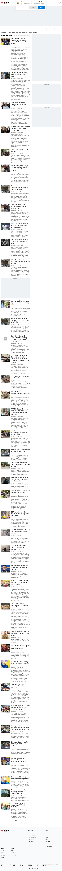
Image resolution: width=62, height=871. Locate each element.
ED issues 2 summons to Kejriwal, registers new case (19, 743)
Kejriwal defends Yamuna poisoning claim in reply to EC (20, 663)
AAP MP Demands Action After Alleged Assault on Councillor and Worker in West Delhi (19, 411)
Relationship (13, 855)
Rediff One (30, 833)
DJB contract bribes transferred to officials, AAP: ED (19, 686)
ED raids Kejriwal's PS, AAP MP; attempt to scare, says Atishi (20, 633)
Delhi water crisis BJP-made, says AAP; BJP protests (18, 805)
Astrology (48, 844)
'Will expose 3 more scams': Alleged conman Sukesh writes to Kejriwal (20, 128)
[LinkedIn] (37, 868)
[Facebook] (29, 868)
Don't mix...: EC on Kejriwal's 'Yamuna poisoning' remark (20, 778)
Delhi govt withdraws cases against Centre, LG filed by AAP (20, 302)
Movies (36, 29)
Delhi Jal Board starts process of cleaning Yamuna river (18, 547)
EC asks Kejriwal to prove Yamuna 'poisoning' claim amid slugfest (19, 582)
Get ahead (50, 29)
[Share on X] (27, 868)
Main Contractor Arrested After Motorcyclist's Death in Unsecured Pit (20, 225)
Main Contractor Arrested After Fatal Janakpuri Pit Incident (19, 241)
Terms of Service (21, 865)
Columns (18, 32)
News (13, 29)
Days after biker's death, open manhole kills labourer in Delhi (20, 464)
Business (20, 29)
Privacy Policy (14, 865)
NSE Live (2, 852)
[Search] (56, 3)
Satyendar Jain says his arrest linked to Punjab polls (19, 74)
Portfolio (2, 857)
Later (33, 7)
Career (12, 854)
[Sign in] (60, 3)
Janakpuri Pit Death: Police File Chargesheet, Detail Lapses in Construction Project (20, 168)
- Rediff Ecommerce (32, 837)
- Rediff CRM (30, 841)
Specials (30, 32)
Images (14, 32)
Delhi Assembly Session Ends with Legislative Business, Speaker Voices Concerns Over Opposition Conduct (20, 358)
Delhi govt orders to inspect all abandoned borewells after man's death (20, 647)
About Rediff (2, 865)
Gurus (47, 843)
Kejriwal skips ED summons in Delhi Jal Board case (20, 450)
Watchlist (3, 855)
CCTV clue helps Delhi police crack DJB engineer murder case (20, 513)
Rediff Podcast (49, 846)
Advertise (9, 864)
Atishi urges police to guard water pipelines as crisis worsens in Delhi (20, 707)
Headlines (3, 32)
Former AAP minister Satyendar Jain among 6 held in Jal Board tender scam (19, 41)
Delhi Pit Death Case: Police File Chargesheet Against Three (19, 206)
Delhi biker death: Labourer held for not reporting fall (20, 377)
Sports (42, 29)
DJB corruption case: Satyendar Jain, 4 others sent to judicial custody (19, 104)
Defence (9, 32)
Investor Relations (30, 865)
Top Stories (5, 29)
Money (12, 852)
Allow (41, 7)
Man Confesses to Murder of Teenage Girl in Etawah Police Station (20, 432)
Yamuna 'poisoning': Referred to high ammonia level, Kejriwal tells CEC (20, 760)
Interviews (24, 32)
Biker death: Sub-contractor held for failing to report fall (20, 393)
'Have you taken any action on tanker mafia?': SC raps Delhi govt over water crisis (20, 727)
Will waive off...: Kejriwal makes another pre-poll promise (19, 567)
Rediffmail (30, 832)
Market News (3, 854)
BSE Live (2, 850)
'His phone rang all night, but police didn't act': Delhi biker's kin (20, 320)
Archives (35, 32)
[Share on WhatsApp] (24, 868)
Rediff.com (48, 864)
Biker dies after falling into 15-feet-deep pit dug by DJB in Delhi (20, 261)
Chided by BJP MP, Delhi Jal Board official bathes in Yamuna (20, 531)
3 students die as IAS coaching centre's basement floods (18, 791)
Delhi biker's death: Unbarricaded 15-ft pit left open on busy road (20, 187)
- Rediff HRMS (31, 839)
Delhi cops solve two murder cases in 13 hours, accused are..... (20, 605)
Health (12, 850)
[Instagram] (32, 868)
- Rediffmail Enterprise (32, 835)
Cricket (28, 29)
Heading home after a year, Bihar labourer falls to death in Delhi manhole (20, 479)
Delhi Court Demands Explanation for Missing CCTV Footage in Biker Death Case (19, 338)
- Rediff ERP (30, 843)
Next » (15, 820)
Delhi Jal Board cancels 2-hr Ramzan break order (20, 491)
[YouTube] (35, 868)
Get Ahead (48, 841)
